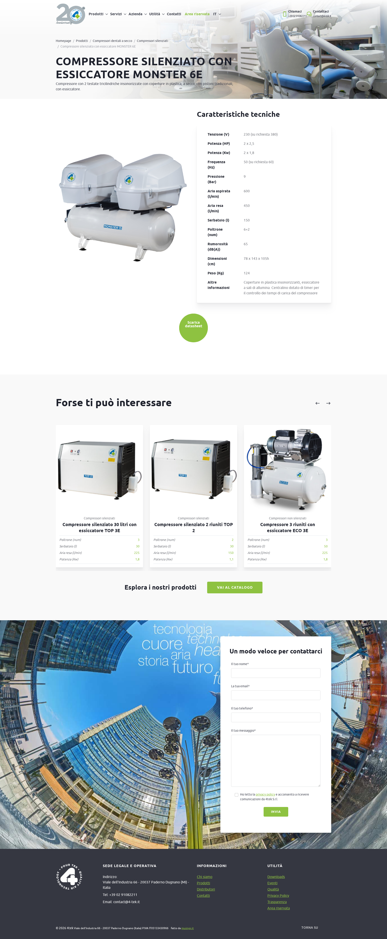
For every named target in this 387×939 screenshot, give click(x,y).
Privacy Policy (278, 895)
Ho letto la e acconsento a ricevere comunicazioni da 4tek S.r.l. (274, 797)
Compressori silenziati (152, 41)
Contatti (174, 14)
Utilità (154, 14)
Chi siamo (204, 877)
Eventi (272, 883)
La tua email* (240, 686)
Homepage (63, 41)
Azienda (135, 14)
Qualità (273, 889)
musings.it (187, 928)
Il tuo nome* (240, 664)
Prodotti (96, 14)
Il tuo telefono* (242, 708)
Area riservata (197, 14)
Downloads (276, 877)
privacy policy (265, 794)
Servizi (116, 14)
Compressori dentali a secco (112, 41)
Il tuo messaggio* (243, 730)
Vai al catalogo (235, 587)
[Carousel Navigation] (277, 403)
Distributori (206, 889)
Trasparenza (277, 902)
